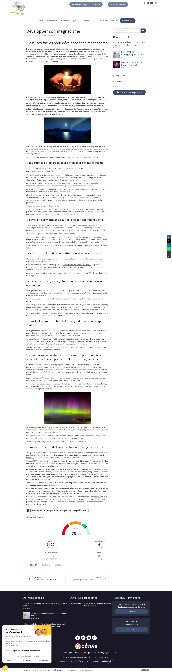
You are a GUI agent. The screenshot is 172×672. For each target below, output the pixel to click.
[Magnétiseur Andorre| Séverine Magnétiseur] (18, 8)
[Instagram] (156, 3)
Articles (116, 86)
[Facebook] (144, 3)
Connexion (145, 669)
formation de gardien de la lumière (77, 264)
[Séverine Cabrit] (116, 54)
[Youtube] (151, 3)
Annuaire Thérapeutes (86, 670)
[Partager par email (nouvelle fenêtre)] (169, 253)
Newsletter (117, 81)
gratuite (97, 497)
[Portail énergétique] (116, 64)
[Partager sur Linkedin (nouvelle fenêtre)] (169, 245)
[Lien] (86, 646)
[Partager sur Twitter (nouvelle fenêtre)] (169, 241)
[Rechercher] (143, 30)
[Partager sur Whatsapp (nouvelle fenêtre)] (169, 249)
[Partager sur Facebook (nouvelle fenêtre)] (169, 237)
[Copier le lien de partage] (169, 256)
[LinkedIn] (148, 3)
